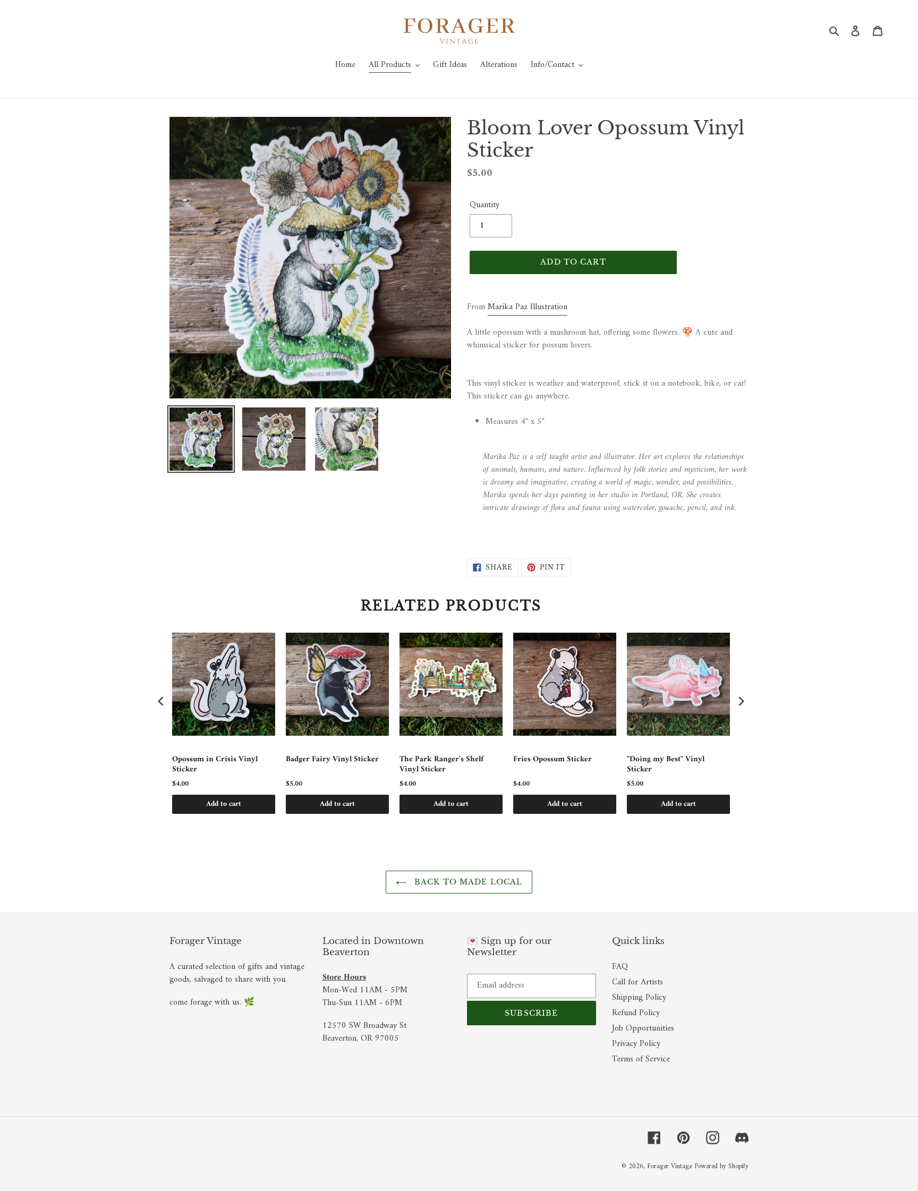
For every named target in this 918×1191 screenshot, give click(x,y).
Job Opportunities (643, 1028)
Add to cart (223, 804)
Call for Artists (637, 982)
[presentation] (161, 701)
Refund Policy (636, 1013)
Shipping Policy (639, 997)
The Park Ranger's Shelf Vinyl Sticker (441, 764)
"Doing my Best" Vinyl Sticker (665, 764)
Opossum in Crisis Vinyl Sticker (215, 764)
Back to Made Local (467, 882)
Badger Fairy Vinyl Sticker (332, 760)
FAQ (620, 966)
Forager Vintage (669, 1166)
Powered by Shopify (721, 1166)
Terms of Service (641, 1059)
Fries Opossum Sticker (552, 760)
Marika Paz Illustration (527, 307)
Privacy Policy (636, 1043)
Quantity (484, 205)
